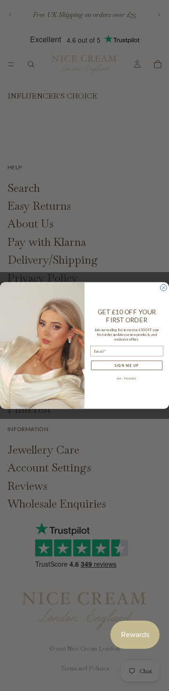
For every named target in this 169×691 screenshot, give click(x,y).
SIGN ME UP (127, 365)
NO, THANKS (127, 378)
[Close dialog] (164, 287)
